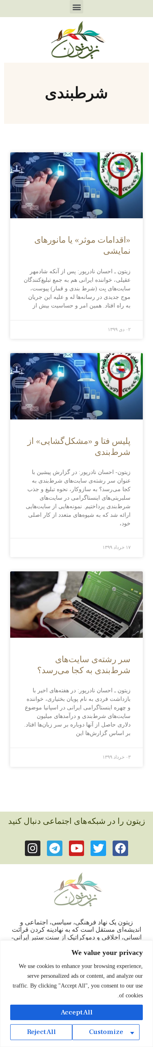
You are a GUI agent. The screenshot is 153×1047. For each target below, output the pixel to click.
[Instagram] (32, 848)
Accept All (77, 1012)
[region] (76, 993)
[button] (76, 6)
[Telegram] (54, 848)
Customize (106, 1031)
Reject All (41, 1031)
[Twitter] (98, 848)
